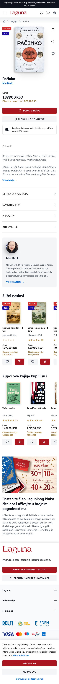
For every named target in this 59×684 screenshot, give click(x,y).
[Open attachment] (53, 30)
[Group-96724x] (35, 634)
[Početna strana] (19, 13)
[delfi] (7, 623)
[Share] (53, 41)
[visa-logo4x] (8, 634)
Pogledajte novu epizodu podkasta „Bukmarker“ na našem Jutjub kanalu (29, 4)
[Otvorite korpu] (48, 13)
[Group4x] (27, 634)
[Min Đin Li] (12, 247)
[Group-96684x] (42, 623)
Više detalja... (9, 180)
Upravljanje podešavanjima (29, 678)
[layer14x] (44, 634)
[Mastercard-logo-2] (19, 634)
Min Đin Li (7, 83)
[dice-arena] (24, 623)
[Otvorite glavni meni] (4, 13)
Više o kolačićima (20, 655)
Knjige (14, 21)
